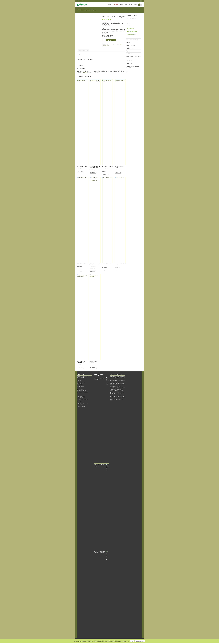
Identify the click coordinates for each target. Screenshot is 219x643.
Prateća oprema (129, 45)
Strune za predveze (131, 34)
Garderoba (128, 63)
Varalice (127, 37)
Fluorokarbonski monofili (132, 31)
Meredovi (128, 53)
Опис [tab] (80, 50)
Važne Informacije (128, 4)
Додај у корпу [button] (118, 172)
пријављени (85, 72)
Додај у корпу (111, 40)
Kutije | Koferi (129, 60)
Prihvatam (131, 641)
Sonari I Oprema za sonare (131, 39)
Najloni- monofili (130, 28)
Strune (108, 45)
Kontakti (135, 4)
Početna (109, 4)
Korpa (121, 4)
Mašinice (128, 21)
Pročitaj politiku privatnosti (139, 641)
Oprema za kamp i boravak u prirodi (133, 56)
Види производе (80, 171)
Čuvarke (127, 51)
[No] (217, 640)
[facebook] (141, 1)
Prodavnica (116, 4)
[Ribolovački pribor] (81, 4)
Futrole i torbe (129, 48)
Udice (127, 42)
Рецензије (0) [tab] (85, 50)
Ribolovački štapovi (130, 18)
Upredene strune (130, 25)
